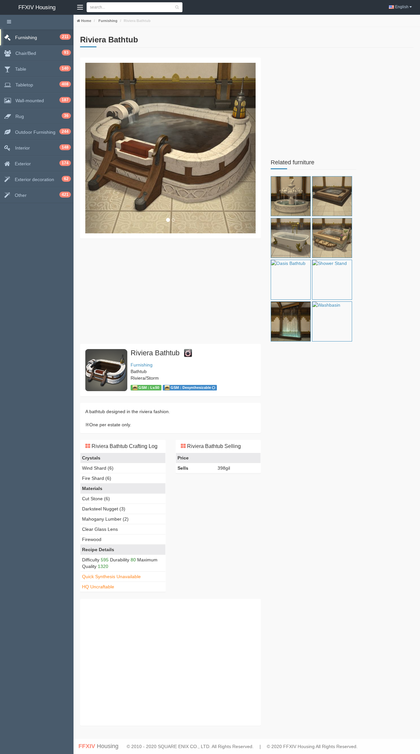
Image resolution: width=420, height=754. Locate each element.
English (402, 7)
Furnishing (107, 21)
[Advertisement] (170, 291)
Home (85, 21)
